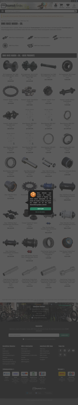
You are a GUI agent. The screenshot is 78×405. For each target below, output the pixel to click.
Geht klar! (41, 208)
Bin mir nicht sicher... (41, 212)
